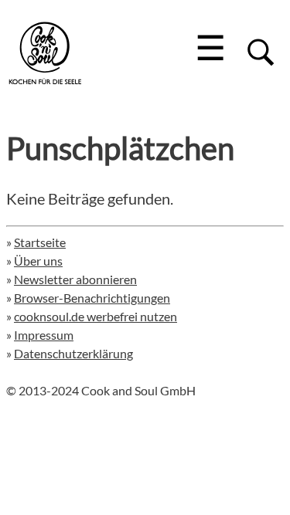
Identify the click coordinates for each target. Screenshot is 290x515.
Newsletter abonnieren (75, 279)
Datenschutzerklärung (73, 353)
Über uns (38, 260)
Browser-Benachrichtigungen (92, 297)
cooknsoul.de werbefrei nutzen (95, 316)
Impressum (43, 334)
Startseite (40, 242)
